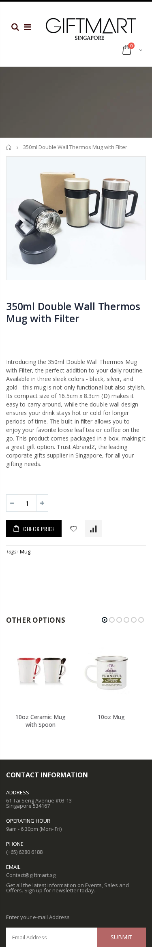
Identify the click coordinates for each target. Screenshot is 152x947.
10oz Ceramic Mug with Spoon (40, 720)
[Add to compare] (93, 528)
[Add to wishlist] (73, 528)
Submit (122, 937)
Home (9, 147)
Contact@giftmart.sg (31, 875)
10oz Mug (111, 717)
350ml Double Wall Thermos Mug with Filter (73, 312)
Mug (25, 551)
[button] (104, 620)
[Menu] (27, 26)
